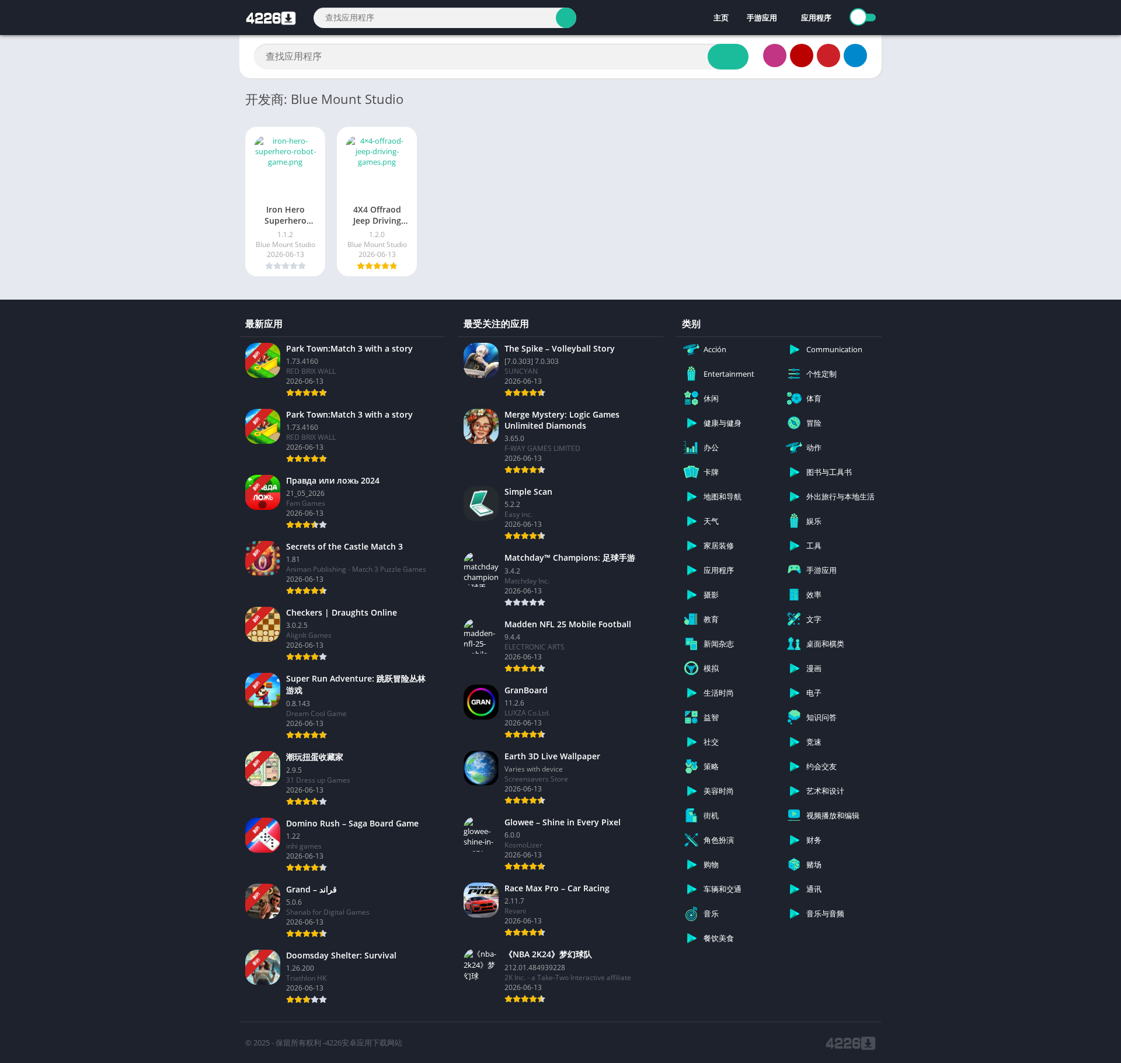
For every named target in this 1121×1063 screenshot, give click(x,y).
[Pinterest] (828, 55)
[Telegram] (855, 55)
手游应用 (762, 17)
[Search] (566, 18)
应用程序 (816, 17)
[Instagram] (774, 55)
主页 (720, 17)
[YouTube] (801, 55)
